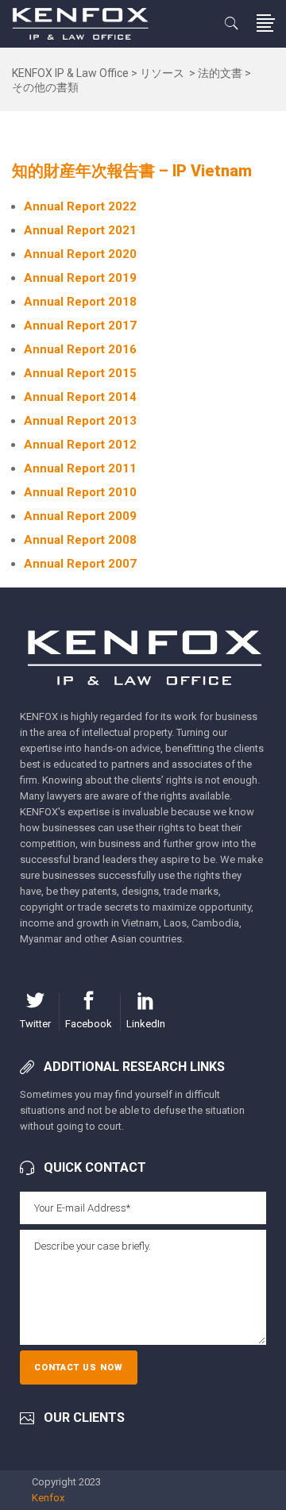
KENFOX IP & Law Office (70, 73)
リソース (162, 73)
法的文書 (220, 73)
